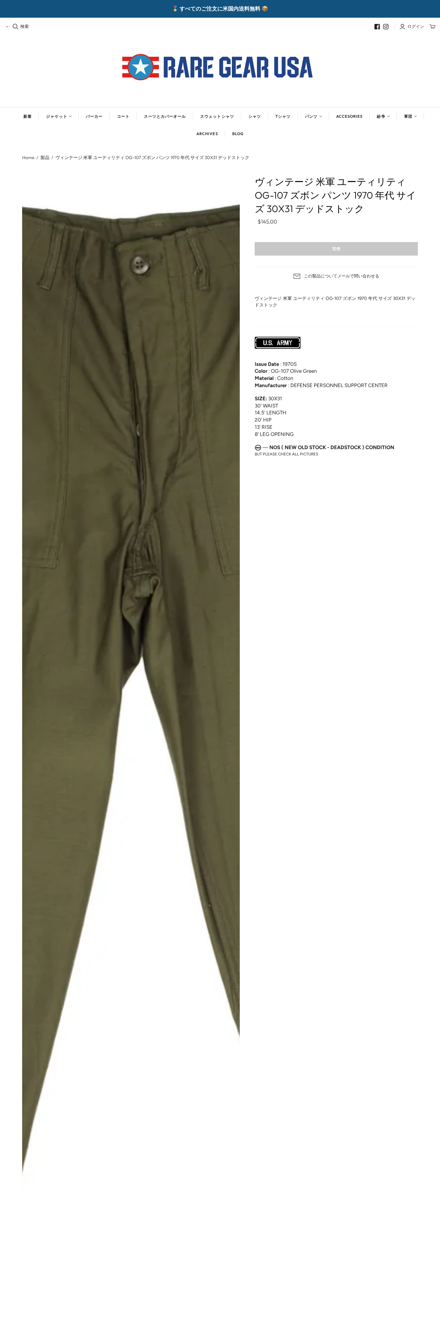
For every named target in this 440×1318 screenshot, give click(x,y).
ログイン (415, 26)
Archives (207, 133)
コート (123, 116)
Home (28, 157)
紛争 (381, 116)
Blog (238, 133)
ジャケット (56, 116)
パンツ (311, 116)
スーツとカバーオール (165, 116)
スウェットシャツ (217, 116)
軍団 (408, 116)
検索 (24, 26)
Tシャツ (283, 116)
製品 (44, 157)
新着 (27, 116)
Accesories (349, 116)
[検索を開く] (16, 27)
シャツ (254, 116)
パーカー (94, 116)
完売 (336, 248)
